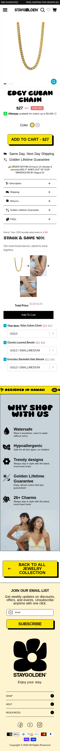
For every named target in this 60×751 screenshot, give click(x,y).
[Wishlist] (48, 10)
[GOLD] (32, 125)
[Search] (43, 10)
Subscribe (30, 624)
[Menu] (5, 10)
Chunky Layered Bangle (21, 342)
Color (24, 125)
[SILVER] (37, 125)
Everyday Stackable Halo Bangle (25, 359)
